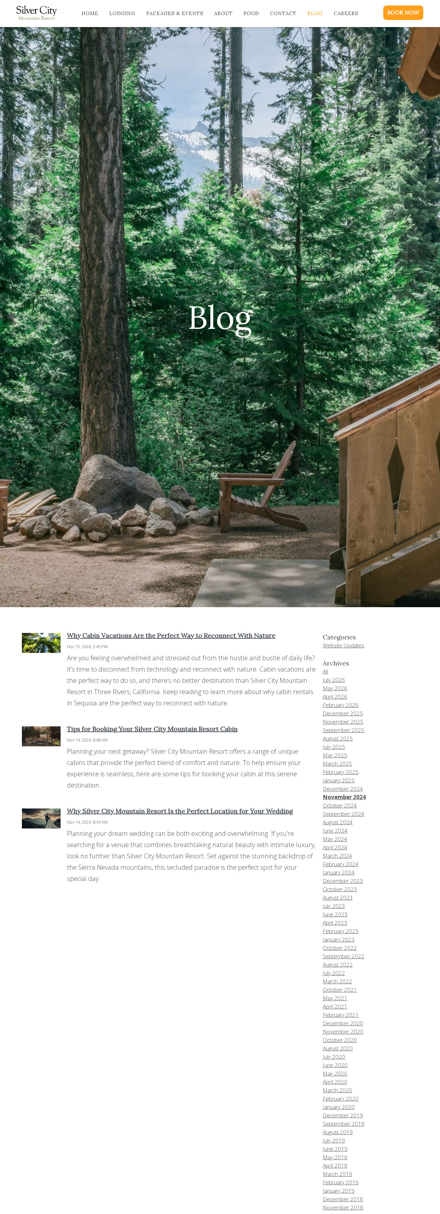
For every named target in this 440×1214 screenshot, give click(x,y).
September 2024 (343, 813)
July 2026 (334, 679)
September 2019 (343, 1123)
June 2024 (335, 830)
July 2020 (334, 1056)
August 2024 (338, 822)
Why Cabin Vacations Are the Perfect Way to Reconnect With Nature (171, 635)
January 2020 (339, 1107)
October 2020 (340, 1040)
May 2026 (335, 688)
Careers (346, 13)
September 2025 (343, 730)
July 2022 (334, 973)
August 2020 (338, 1048)
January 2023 (339, 939)
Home (89, 13)
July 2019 (334, 1140)
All (325, 671)
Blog (315, 13)
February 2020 (341, 1098)
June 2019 (335, 1148)
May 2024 (335, 839)
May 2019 (335, 1157)
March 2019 (337, 1174)
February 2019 (341, 1182)
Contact (283, 13)
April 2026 (335, 696)
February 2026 (341, 705)
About (223, 13)
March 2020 (337, 1090)
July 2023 (334, 906)
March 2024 (337, 855)
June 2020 (335, 1065)
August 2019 (338, 1132)
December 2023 (343, 880)
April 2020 (335, 1081)
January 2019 (339, 1190)
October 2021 (340, 989)
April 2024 (335, 847)
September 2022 (343, 956)
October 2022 (340, 947)
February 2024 (341, 864)
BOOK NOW (403, 12)
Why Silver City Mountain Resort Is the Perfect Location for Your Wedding (180, 811)
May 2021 (335, 998)
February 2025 (341, 772)
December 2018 (343, 1199)
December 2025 (343, 713)
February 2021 (341, 1014)
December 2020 (343, 1023)
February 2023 (341, 931)
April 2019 (335, 1165)
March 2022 (337, 981)
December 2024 (343, 788)
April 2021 (335, 1006)
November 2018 (343, 1207)
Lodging (122, 13)
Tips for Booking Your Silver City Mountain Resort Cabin (152, 729)
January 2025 (339, 780)
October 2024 (340, 805)
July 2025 (334, 746)
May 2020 (335, 1073)
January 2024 (339, 872)
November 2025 (343, 721)
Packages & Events (174, 13)
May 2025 (335, 755)
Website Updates (343, 645)
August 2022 (338, 964)
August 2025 (338, 738)
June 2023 (335, 914)
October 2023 (340, 889)
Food (251, 13)
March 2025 (337, 763)
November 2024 (344, 797)
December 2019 (343, 1115)
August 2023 (338, 897)
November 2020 (343, 1031)
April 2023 (335, 922)
